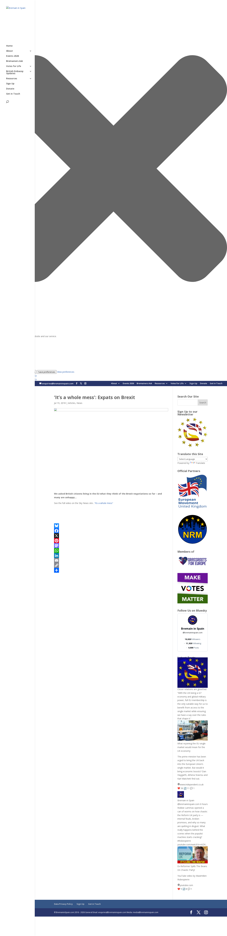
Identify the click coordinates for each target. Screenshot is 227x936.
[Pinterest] (111, 540)
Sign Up (193, 383)
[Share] (111, 570)
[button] (113, 169)
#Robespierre (184, 840)
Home (9, 46)
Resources (160, 383)
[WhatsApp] (111, 550)
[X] (111, 535)
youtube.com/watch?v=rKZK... (192, 844)
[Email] (111, 560)
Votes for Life (177, 383)
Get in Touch (216, 383)
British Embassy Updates (14, 72)
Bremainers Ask (144, 383)
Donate (203, 383)
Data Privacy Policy (63, 904)
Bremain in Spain (192, 628)
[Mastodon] (111, 545)
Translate (200, 463)
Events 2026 (128, 383)
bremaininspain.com (192, 632)
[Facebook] (111, 530)
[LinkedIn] (111, 555)
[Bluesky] (111, 525)
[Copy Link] (111, 565)
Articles (71, 403)
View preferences (65, 371)
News (79, 403)
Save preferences (46, 372)
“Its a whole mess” (104, 503)
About (114, 383)
